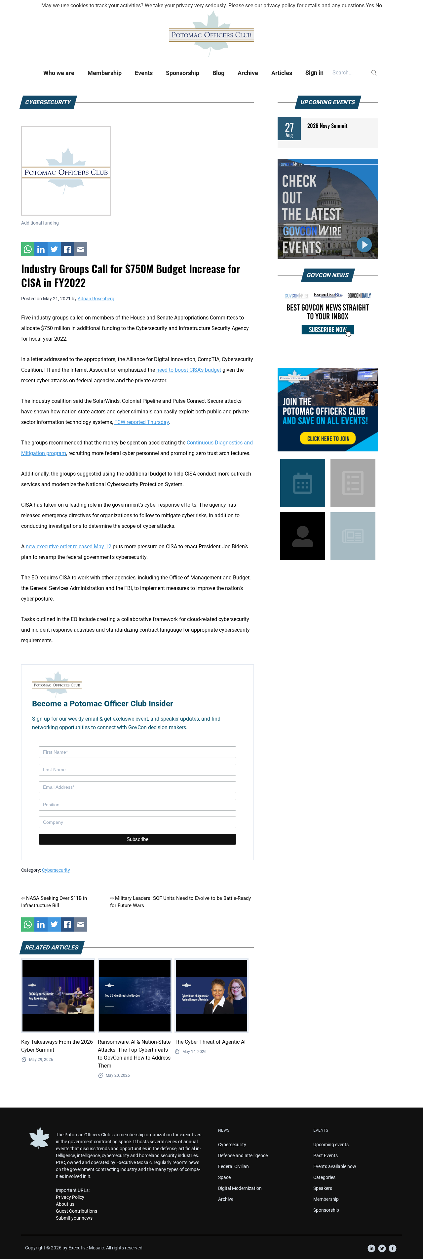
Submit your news (74, 1218)
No (378, 5)
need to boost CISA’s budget (188, 370)
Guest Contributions (76, 1211)
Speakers (322, 1188)
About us (65, 1204)
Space (224, 1177)
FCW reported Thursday (141, 422)
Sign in (314, 72)
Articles (281, 72)
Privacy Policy (70, 1197)
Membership (105, 72)
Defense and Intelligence (243, 1155)
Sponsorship (182, 72)
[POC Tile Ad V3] (328, 409)
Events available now (334, 1166)
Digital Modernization (240, 1188)
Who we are (58, 72)
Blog (218, 72)
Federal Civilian (233, 1166)
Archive (248, 72)
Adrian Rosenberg (96, 298)
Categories (324, 1177)
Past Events (325, 1155)
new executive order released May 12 (68, 546)
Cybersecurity (56, 870)
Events (144, 72)
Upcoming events (331, 1144)
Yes (370, 5)
